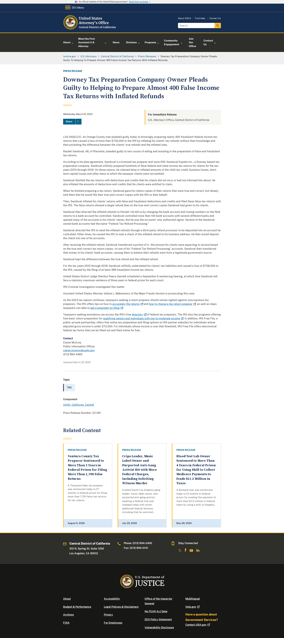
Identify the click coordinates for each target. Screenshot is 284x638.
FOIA (66, 622)
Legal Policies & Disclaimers (121, 606)
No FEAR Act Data (156, 611)
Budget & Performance (77, 606)
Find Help (200, 18)
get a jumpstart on (105, 308)
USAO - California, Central (78, 404)
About (67, 598)
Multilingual (192, 598)
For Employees (113, 622)
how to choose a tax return (170, 304)
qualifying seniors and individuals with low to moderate (141, 318)
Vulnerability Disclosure (159, 627)
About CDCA (184, 18)
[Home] (90, 29)
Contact (195, 624)
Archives (68, 614)
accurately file (126, 304)
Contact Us (215, 18)
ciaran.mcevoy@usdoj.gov (79, 350)
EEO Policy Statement (158, 619)
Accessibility (112, 598)
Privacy (108, 614)
